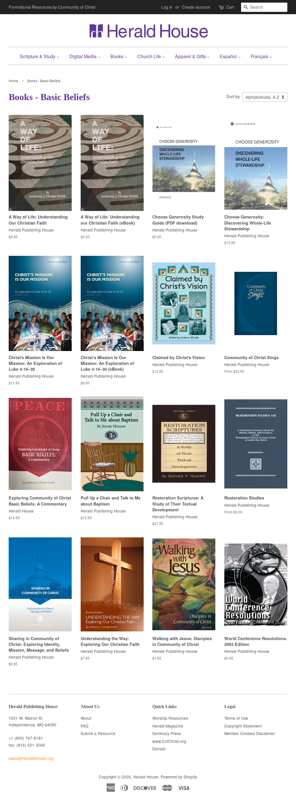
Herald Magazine (167, 726)
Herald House (145, 777)
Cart (230, 7)
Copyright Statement (243, 726)
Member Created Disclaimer (249, 733)
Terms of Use (236, 718)
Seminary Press (166, 733)
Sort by (233, 96)
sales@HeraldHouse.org (31, 758)
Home (13, 80)
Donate (159, 749)
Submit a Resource (98, 733)
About (86, 718)
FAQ (84, 726)
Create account (196, 7)
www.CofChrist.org (169, 741)
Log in (167, 7)
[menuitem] (41, 55)
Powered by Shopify (179, 777)
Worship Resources (170, 718)
